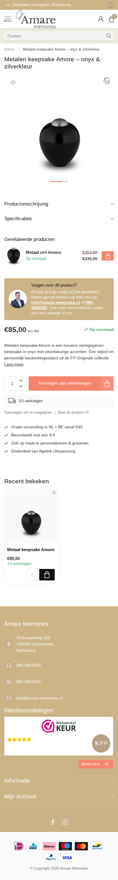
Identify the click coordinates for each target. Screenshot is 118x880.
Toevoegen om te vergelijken (28, 413)
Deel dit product (71, 413)
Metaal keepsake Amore (30, 549)
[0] (111, 19)
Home (9, 49)
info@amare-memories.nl (55, 302)
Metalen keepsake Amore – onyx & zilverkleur (61, 49)
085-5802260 (28, 665)
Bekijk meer (91, 764)
